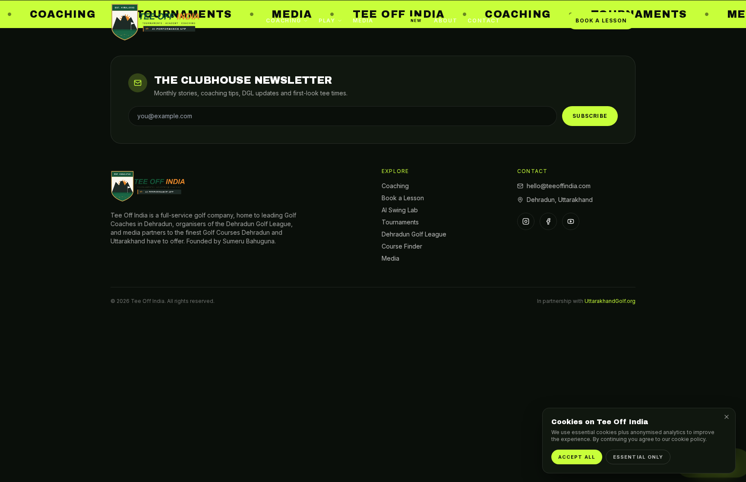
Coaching (283, 20)
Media (363, 20)
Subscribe (589, 116)
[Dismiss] (726, 416)
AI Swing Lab (400, 210)
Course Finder (402, 246)
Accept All (576, 457)
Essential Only (638, 457)
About (445, 20)
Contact (484, 20)
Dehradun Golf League (414, 234)
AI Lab (402, 20)
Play (327, 20)
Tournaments (400, 222)
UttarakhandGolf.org (610, 301)
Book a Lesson (601, 20)
